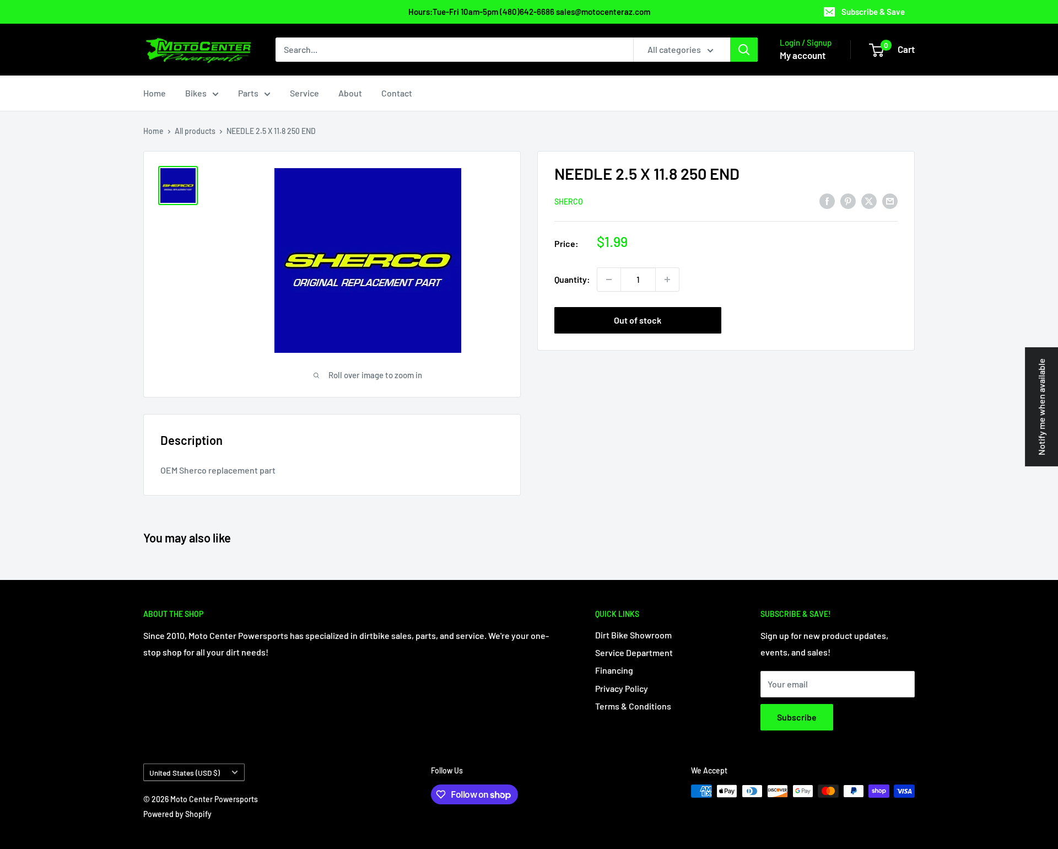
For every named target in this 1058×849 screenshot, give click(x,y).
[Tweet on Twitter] (869, 200)
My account (802, 55)
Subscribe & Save (873, 12)
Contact (396, 93)
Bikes (196, 93)
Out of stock (637, 320)
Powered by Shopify (177, 814)
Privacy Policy (621, 688)
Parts (248, 93)
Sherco (568, 201)
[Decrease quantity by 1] (608, 279)
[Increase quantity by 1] (667, 279)
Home (154, 93)
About (350, 93)
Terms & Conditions (633, 706)
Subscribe (797, 717)
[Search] (744, 49)
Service (304, 93)
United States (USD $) (184, 772)
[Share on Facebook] (827, 200)
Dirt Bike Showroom (633, 635)
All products (195, 131)
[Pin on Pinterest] (848, 200)
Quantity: (572, 279)
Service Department (634, 652)
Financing (614, 670)
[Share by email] (890, 200)
